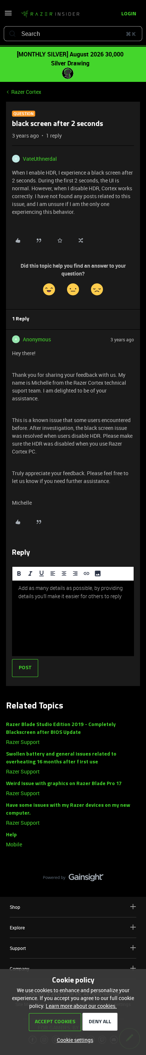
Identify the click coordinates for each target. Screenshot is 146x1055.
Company (19, 969)
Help (11, 835)
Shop (15, 907)
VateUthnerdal (40, 158)
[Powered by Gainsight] (73, 879)
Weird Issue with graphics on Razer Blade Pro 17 (64, 783)
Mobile (14, 844)
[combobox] (73, 33)
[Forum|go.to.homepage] (50, 14)
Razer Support (23, 741)
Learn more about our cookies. (81, 1005)
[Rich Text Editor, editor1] (73, 618)
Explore (17, 928)
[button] (8, 15)
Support (18, 948)
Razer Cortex (26, 91)
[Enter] (12, 33)
